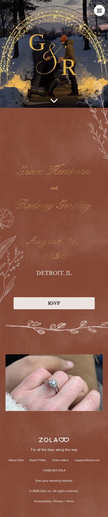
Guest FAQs (37, 460)
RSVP (54, 303)
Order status (60, 460)
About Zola (16, 460)
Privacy (58, 501)
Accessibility (42, 501)
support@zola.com (87, 460)
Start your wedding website (54, 480)
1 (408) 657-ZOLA (54, 470)
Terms (70, 501)
